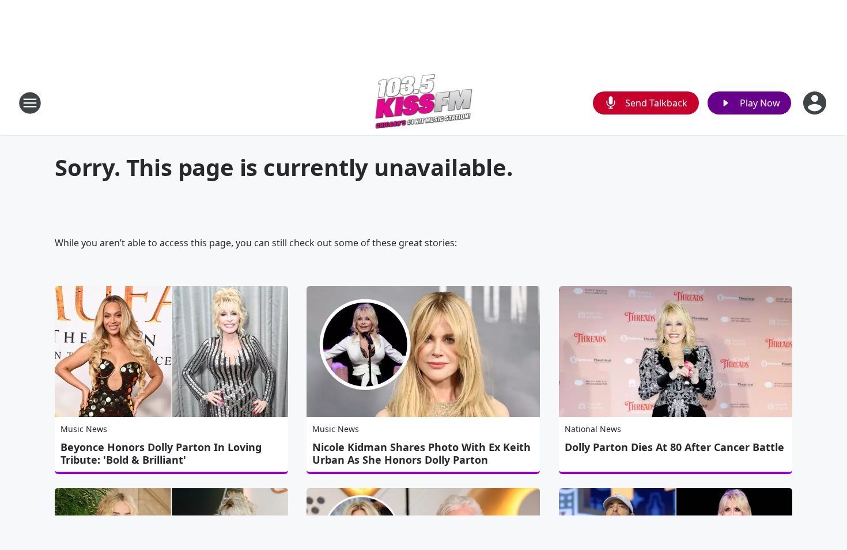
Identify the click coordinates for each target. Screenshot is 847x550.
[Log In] (816, 102)
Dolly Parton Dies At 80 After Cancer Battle (674, 447)
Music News (83, 428)
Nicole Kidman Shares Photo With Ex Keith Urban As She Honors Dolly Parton (421, 453)
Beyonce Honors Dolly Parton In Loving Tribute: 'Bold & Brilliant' (161, 453)
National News (593, 428)
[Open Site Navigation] (29, 102)
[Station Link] (424, 102)
